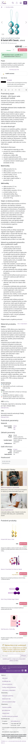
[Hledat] (13, 3)
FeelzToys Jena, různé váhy (8, 629)
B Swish (9, 80)
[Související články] (16, 90)
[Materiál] (5, 90)
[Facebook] (25, 671)
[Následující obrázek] (26, 22)
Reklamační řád (6, 699)
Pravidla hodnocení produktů (10, 716)
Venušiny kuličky (9, 7)
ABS (14, 427)
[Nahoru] (26, 90)
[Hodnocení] (12, 90)
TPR (14, 429)
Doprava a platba (6, 707)
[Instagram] (22, 671)
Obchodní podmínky (7, 696)
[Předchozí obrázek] (2, 22)
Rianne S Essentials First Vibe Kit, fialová (11, 569)
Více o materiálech (22, 324)
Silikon (15, 426)
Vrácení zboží (5, 713)
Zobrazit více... (5, 408)
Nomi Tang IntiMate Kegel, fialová (10, 599)
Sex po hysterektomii (7, 510)
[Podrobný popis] (2, 90)
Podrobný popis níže (14, 69)
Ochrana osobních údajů (8, 702)
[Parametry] (8, 90)
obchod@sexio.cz (15, 721)
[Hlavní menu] (25, 2)
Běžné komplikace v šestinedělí (10, 487)
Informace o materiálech (8, 690)
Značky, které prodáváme (9, 687)
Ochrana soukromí (7, 684)
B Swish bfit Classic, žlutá (7, 539)
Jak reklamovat (6, 710)
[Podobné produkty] (19, 90)
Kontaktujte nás (6, 681)
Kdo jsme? (5, 678)
